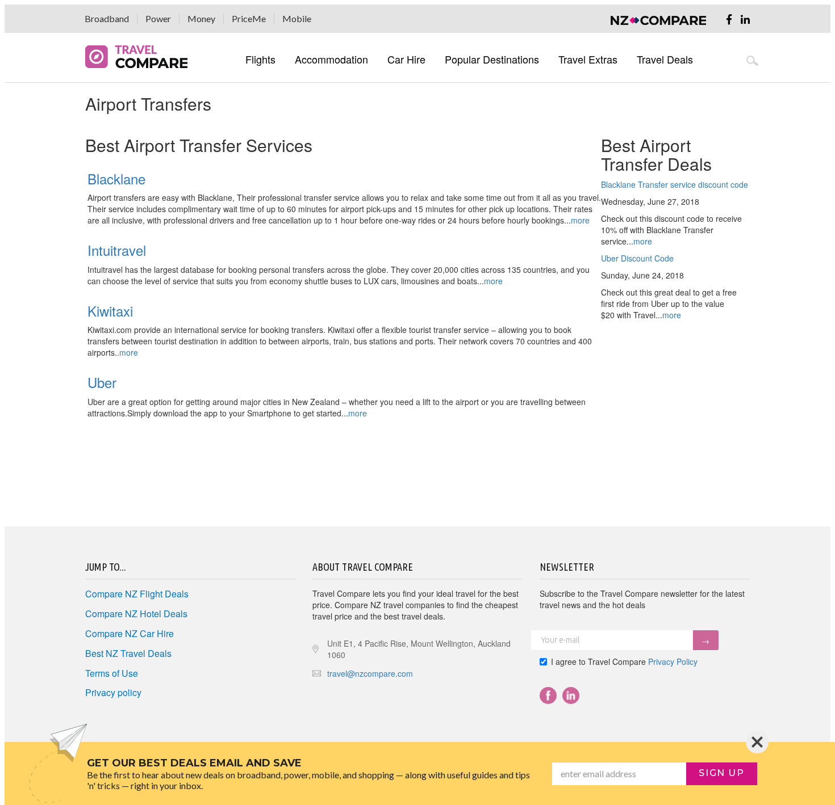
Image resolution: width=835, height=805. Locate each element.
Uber (101, 382)
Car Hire (406, 59)
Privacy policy (113, 692)
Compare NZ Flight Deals (137, 594)
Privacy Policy (673, 661)
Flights (260, 59)
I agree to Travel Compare (624, 661)
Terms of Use (111, 673)
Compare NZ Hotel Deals (136, 614)
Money (201, 18)
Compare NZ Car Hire (129, 633)
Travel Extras (587, 59)
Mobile (296, 18)
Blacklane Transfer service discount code (674, 184)
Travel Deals (665, 59)
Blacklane (116, 178)
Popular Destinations (492, 59)
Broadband (107, 18)
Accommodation (331, 59)
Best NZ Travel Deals (128, 653)
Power (158, 18)
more (642, 241)
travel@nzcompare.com (370, 673)
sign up (721, 773)
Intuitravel (116, 250)
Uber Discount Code (637, 258)
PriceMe (249, 18)
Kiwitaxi (110, 311)
